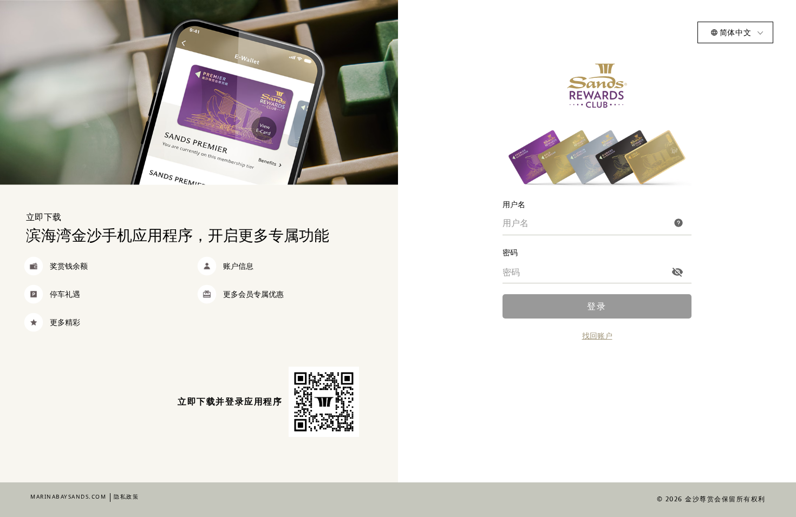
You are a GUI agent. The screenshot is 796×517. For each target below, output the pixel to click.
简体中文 (735, 32)
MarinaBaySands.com (68, 496)
